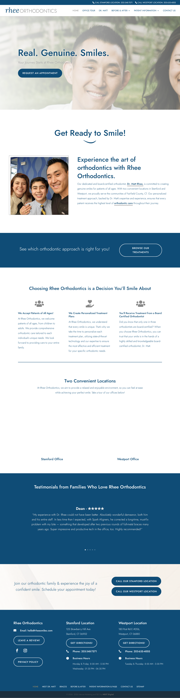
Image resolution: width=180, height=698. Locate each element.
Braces (63, 686)
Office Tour (88, 11)
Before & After (119, 11)
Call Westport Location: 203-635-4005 (156, 3)
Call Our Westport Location (136, 591)
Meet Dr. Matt (49, 686)
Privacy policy (28, 662)
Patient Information (145, 11)
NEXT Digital (108, 694)
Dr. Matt (103, 11)
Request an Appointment (40, 73)
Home (76, 11)
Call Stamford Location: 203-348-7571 (113, 3)
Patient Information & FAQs (103, 686)
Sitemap (140, 686)
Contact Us (169, 11)
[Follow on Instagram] (25, 650)
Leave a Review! (29, 640)
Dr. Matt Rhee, (135, 184)
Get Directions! (82, 643)
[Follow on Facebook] (17, 650)
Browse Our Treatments (140, 250)
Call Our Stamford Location (136, 581)
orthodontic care (123, 203)
